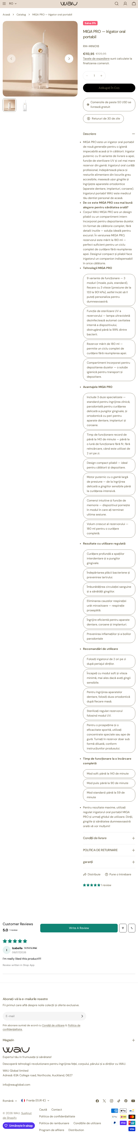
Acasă (6, 14)
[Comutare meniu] (4, 3)
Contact (56, 1109)
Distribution (76, 1130)
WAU (16, 1113)
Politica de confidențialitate (57, 1116)
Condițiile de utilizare (87, 1123)
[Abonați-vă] (82, 1016)
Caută (43, 1109)
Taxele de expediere (96, 58)
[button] (92, 885)
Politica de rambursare (54, 1123)
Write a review (79, 928)
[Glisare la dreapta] (69, 58)
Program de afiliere (51, 1130)
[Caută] (116, 3)
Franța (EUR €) (36, 1100)
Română (8, 1101)
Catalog (21, 14)
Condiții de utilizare (53, 1025)
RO (11, 3)
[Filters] (123, 928)
